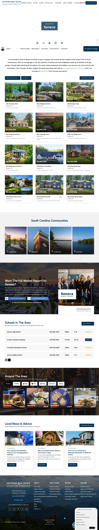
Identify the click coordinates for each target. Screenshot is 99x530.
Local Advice (64, 48)
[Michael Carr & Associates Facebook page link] (10, 508)
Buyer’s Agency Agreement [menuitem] (73, 494)
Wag (62, 383)
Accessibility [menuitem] (8, 522)
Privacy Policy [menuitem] (16, 522)
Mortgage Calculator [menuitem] (71, 499)
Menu (81, 2)
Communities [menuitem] (53, 496)
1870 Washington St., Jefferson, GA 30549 (19, 492)
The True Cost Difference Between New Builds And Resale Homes (79, 453)
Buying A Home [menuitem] (69, 486)
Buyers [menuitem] (35, 3)
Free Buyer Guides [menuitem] (70, 496)
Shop (26, 383)
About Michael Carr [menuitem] (40, 494)
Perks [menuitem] (35, 506)
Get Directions (18, 500)
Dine (9, 383)
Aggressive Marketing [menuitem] (87, 489)
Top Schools (44, 48)
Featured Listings (25, 48)
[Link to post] (19, 438)
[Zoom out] (97, 42)
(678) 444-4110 (92, 2)
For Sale (25, 78)
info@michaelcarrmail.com (19, 505)
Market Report (35, 48)
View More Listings (87, 78)
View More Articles (87, 425)
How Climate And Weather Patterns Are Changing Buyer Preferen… (17, 453)
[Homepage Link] (11, 3)
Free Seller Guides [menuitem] (86, 491)
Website (88, 339)
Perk (34, 383)
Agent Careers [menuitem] (67, 3)
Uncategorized (11, 448)
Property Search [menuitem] (26, 3)
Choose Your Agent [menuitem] (39, 491)
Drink (17, 383)
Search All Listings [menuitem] (54, 489)
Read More (12, 464)
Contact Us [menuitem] (37, 509)
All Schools (87, 323)
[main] (49, 237)
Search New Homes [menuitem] (55, 494)
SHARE (22, 389)
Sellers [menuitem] (41, 3)
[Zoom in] (97, 40)
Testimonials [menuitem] (38, 501)
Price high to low (11, 78)
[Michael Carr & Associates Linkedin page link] (14, 508)
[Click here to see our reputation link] (71, 519)
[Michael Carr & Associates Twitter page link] (18, 508)
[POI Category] (37, 43)
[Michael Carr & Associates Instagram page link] (22, 508)
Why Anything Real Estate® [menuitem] (42, 496)
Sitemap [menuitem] (23, 522)
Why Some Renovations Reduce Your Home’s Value (49, 452)
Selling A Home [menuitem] (85, 486)
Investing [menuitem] (67, 489)
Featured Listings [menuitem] (54, 491)
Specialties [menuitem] (49, 3)
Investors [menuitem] (58, 3)
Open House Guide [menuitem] (86, 496)
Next (96, 398)
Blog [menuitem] (35, 504)
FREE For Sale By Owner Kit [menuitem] (89, 494)
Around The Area (54, 48)
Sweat (43, 383)
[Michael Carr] (2, 48)
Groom (53, 383)
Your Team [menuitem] (37, 486)
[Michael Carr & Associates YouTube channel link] (26, 508)
